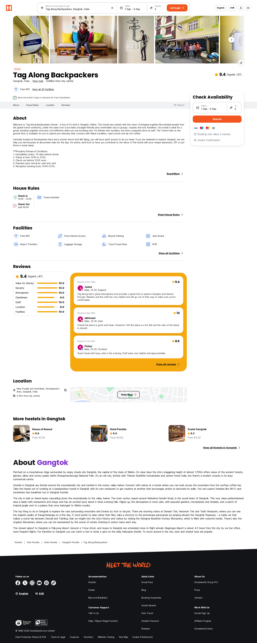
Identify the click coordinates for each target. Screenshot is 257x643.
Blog (143, 590)
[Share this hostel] (241, 63)
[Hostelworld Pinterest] (46, 582)
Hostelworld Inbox (203, 628)
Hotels (91, 590)
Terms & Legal (58, 637)
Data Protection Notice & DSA (30, 637)
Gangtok (18, 81)
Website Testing (106, 637)
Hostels (92, 582)
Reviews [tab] (66, 105)
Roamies (145, 628)
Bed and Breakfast (97, 597)
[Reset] (112, 7)
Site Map (123, 637)
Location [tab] (50, 105)
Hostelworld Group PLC (206, 582)
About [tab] (16, 105)
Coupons (74, 637)
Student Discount (150, 621)
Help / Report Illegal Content (103, 621)
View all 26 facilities (43, 89)
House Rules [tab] (32, 105)
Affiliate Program (202, 621)
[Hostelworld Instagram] (32, 582)
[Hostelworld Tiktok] (53, 582)
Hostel (17, 69)
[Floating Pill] (231, 40)
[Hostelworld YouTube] (39, 582)
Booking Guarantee (151, 597)
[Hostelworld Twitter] (25, 582)
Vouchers (88, 637)
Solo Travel (147, 613)
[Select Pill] (241, 8)
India (26, 81)
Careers (198, 597)
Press (197, 590)
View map (37, 81)
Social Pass (147, 582)
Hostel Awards (148, 605)
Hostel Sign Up (202, 613)
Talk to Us (93, 613)
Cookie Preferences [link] (142, 637)
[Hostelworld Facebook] (17, 582)
